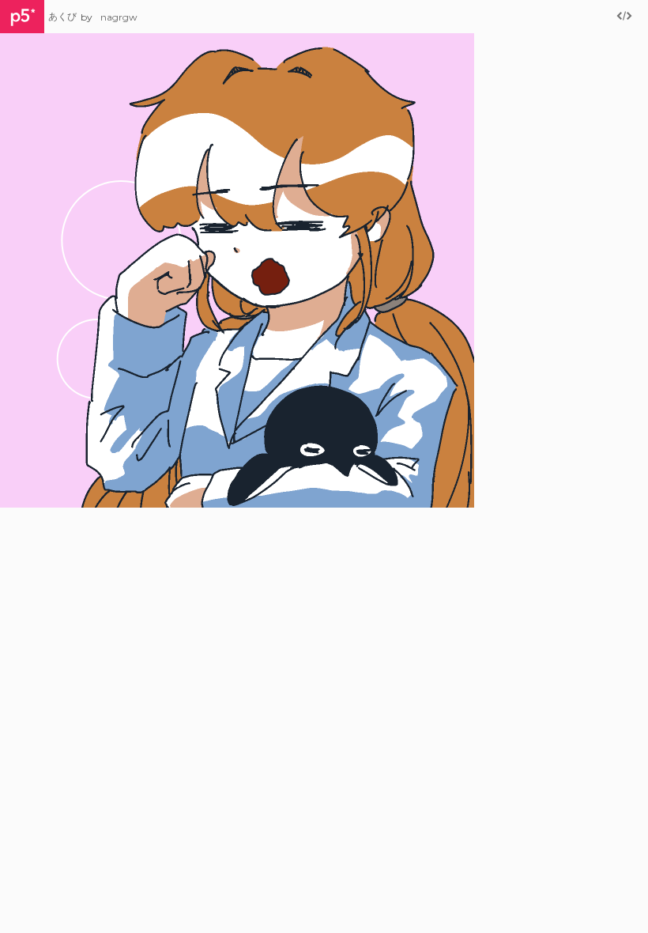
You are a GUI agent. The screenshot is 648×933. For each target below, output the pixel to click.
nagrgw (119, 17)
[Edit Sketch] (624, 17)
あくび (62, 16)
